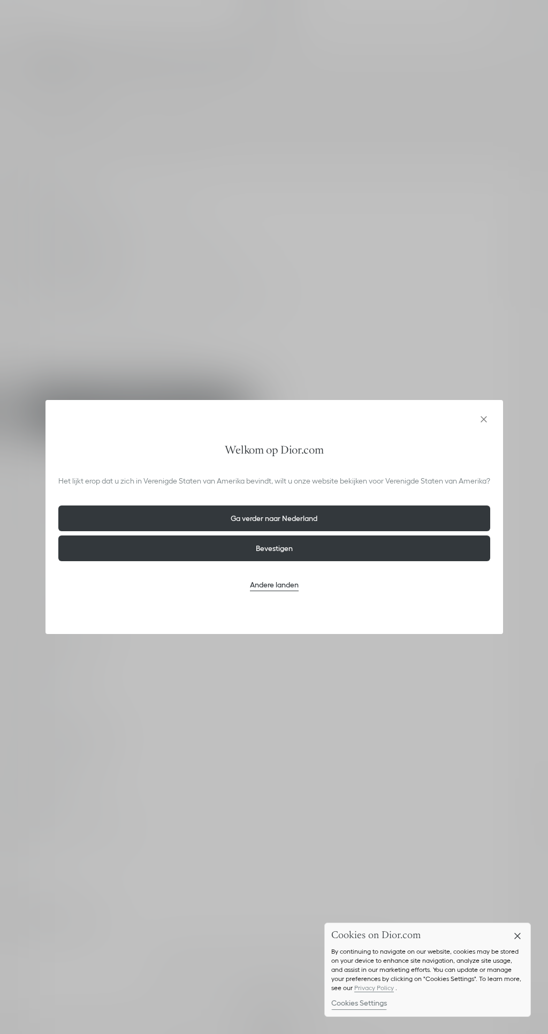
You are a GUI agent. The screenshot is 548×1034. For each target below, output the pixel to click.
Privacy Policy (374, 987)
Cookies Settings (359, 1003)
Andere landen (274, 584)
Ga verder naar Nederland (274, 518)
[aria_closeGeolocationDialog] (483, 419)
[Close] (517, 936)
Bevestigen (274, 548)
